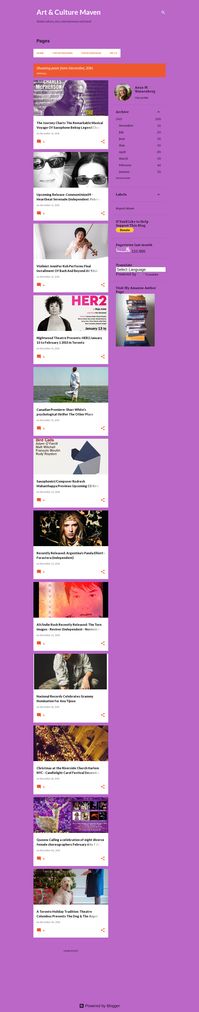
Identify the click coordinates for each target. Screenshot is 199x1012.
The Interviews (62, 53)
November (126, 125)
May (122, 145)
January (124, 172)
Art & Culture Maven (69, 12)
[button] (102, 141)
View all (42, 73)
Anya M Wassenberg (145, 89)
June (122, 139)
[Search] (163, 12)
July (121, 132)
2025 (119, 119)
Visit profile (141, 97)
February (125, 165)
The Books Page (91, 53)
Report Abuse (125, 208)
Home (40, 53)
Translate (151, 274)
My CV (113, 53)
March (123, 158)
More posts (71, 950)
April (122, 152)
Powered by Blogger (102, 1006)
